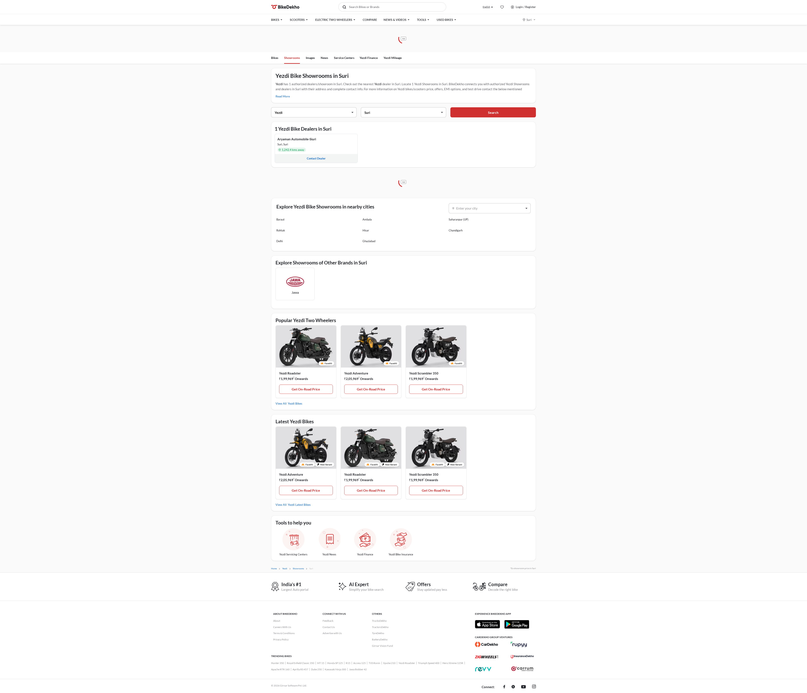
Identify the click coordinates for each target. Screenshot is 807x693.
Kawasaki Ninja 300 (335, 669)
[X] (513, 687)
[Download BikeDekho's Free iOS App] (487, 624)
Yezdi (279, 84)
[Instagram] (534, 687)
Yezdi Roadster (290, 373)
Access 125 (359, 663)
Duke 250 (316, 669)
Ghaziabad (369, 241)
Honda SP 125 (335, 663)
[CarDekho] (486, 644)
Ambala (367, 219)
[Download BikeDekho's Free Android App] (516, 624)
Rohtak (280, 230)
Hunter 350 (277, 663)
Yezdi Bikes (295, 403)
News (324, 58)
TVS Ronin (374, 663)
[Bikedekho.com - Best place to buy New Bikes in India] (285, 6)
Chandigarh (456, 230)
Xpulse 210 (389, 663)
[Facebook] (504, 687)
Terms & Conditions (284, 633)
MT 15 (320, 663)
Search (493, 112)
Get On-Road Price (306, 389)
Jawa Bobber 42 (358, 669)
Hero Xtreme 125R (452, 663)
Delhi (279, 241)
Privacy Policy (281, 639)
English (486, 6)
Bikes (274, 58)
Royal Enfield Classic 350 (300, 663)
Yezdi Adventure (356, 373)
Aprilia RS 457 (300, 669)
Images (310, 58)
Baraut (280, 219)
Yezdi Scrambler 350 (423, 373)
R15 (348, 663)
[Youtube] (523, 687)
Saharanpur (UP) (458, 219)
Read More (283, 96)
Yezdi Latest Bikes (299, 504)
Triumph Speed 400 (428, 663)
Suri (529, 19)
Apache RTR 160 (280, 669)
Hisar (366, 230)
